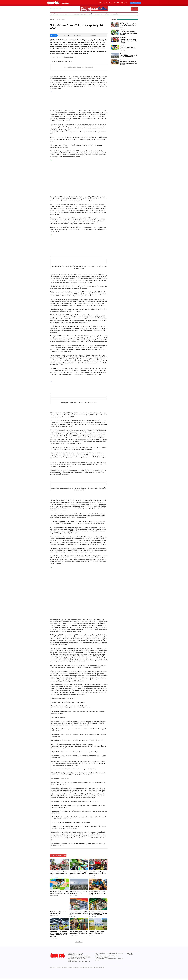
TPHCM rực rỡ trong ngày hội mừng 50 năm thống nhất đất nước (58, 873)
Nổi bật (121, 53)
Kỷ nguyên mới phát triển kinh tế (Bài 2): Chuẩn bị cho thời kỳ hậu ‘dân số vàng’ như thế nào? (98, 913)
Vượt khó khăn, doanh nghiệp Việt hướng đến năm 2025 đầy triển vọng (97, 873)
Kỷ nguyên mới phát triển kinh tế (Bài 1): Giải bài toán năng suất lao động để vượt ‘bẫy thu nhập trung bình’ (59, 934)
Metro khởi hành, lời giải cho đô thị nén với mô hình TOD (78, 892)
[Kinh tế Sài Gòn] (65, 3)
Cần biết (117, 2)
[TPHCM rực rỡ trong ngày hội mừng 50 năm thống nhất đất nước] (59, 864)
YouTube (110, 2)
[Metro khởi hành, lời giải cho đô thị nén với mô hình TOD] (79, 884)
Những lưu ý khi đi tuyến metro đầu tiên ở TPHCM (58, 912)
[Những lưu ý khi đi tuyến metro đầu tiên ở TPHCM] (59, 904)
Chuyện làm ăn (123, 37)
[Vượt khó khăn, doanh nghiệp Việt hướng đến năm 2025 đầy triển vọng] (98, 864)
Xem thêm (78, 941)
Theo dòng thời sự (124, 22)
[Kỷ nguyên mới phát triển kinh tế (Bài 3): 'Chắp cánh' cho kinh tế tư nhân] (79, 904)
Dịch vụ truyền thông (100, 958)
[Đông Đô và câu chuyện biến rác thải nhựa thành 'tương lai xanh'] (79, 924)
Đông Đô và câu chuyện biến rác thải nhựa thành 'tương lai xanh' (78, 932)
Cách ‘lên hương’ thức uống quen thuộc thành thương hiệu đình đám (79, 873)
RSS (99, 960)
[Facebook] (121, 9)
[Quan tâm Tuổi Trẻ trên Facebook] (131, 954)
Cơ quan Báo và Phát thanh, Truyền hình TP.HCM (79, 961)
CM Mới (52, 19)
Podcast (102, 2)
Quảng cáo (124, 2)
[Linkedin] (68, 35)
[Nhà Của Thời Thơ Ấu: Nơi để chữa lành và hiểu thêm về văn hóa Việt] (98, 884)
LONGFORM (60, 19)
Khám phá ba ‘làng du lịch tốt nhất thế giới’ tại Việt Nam (97, 932)
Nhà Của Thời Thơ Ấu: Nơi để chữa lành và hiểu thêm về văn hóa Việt (97, 893)
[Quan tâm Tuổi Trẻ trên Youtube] (128, 954)
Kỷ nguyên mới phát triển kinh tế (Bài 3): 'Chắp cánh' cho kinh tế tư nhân (79, 913)
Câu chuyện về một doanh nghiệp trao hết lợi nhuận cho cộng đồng (59, 892)
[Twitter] (64, 35)
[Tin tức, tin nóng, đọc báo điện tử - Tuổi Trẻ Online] (53, 3)
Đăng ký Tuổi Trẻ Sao (135, 2)
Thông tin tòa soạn (72, 960)
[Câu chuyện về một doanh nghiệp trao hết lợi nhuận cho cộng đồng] (59, 884)
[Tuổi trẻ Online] (57, 955)
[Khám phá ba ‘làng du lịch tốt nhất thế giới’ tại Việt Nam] (98, 924)
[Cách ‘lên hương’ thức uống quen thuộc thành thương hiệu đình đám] (79, 864)
